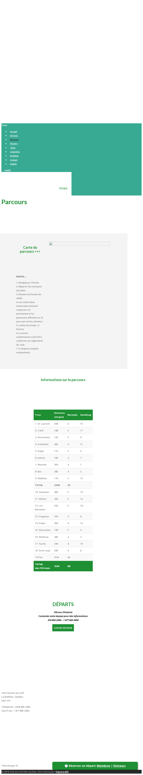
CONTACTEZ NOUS (63, 627)
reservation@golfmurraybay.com (19, 720)
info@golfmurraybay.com (15, 716)
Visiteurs (119, 766)
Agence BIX (62, 771)
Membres (103, 766)
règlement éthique (29, 765)
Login (8, 170)
